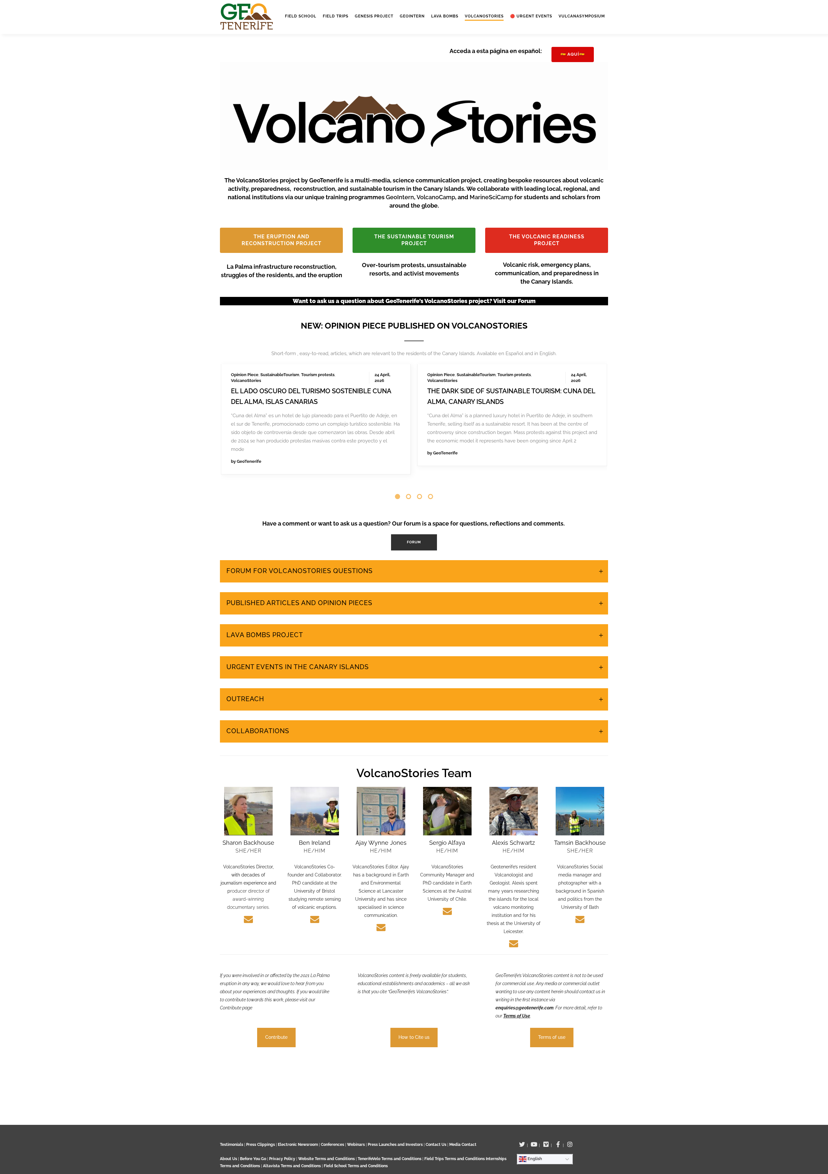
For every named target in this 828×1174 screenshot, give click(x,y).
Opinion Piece (244, 374)
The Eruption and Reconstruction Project (281, 240)
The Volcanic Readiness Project (546, 240)
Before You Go (252, 1159)
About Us (228, 1159)
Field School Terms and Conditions (356, 1166)
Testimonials (231, 1144)
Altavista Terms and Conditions (292, 1166)
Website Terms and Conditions (327, 1159)
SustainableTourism (279, 374)
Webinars (356, 1144)
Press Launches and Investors (395, 1144)
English (534, 1158)
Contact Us (436, 1144)
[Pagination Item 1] (397, 496)
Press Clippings (260, 1144)
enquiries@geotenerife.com (524, 1007)
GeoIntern (400, 197)
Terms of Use (516, 1015)
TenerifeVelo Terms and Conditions (390, 1159)
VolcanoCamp (436, 197)
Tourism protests (317, 374)
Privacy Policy (282, 1159)
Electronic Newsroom (298, 1144)
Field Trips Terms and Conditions (455, 1159)
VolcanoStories (246, 380)
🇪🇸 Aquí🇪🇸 (573, 54)
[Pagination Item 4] (430, 496)
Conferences (332, 1144)
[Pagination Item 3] (419, 496)
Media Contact (462, 1144)
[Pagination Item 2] (408, 496)
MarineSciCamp (492, 197)
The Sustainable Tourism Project (414, 240)
